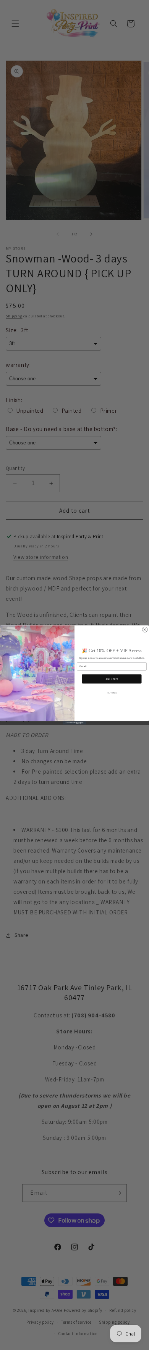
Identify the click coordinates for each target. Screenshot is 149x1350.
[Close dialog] (144, 629)
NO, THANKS (112, 693)
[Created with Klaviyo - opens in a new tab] (74, 722)
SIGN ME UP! (111, 679)
